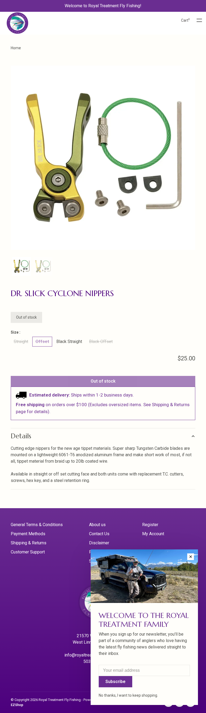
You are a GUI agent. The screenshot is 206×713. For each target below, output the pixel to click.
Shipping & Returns (28, 542)
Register (150, 524)
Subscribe (115, 681)
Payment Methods (28, 533)
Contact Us (99, 533)
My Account (153, 533)
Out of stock (103, 381)
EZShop (17, 705)
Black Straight (69, 341)
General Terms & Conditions (37, 524)
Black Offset (101, 341)
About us (97, 524)
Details (21, 436)
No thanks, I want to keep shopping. (128, 695)
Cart (185, 20)
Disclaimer (99, 542)
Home (16, 48)
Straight (21, 341)
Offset (42, 341)
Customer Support (28, 551)
